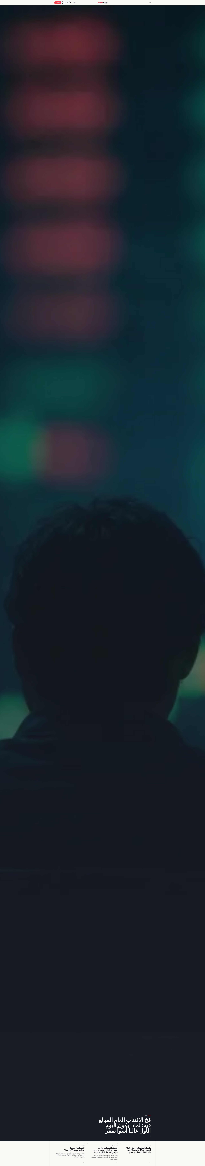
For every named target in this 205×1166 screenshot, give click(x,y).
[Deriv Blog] (102, 2)
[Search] (150, 2)
